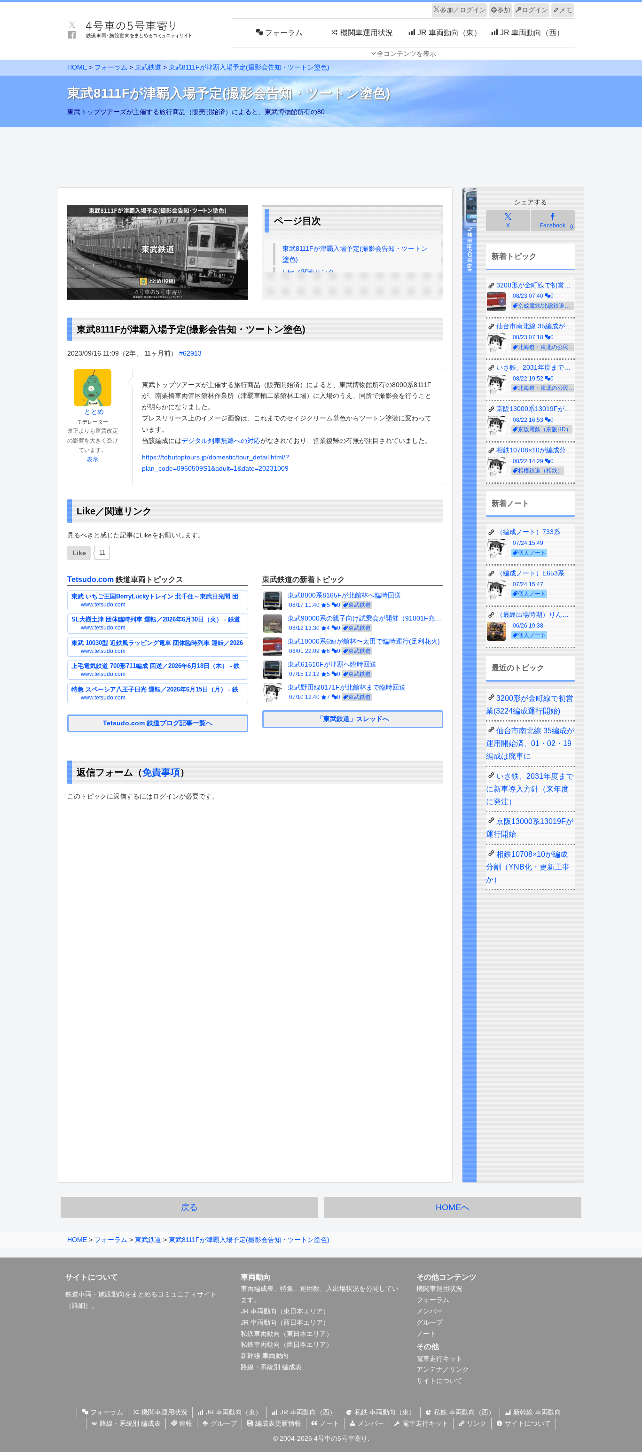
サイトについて (439, 1380)
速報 (184, 1423)
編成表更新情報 (277, 1423)
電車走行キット (439, 1358)
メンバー (429, 1311)
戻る (189, 1207)
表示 (92, 459)
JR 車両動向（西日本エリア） (285, 1322)
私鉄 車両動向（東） (383, 1412)
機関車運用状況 (439, 1288)
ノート (426, 1333)
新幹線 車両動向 (265, 1355)
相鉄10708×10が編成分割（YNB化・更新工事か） (528, 867)
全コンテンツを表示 (406, 53)
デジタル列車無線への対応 (220, 440)
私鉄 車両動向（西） (463, 1412)
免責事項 (161, 772)
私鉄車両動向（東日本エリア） (287, 1333)
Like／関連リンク (308, 272)
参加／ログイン (463, 10)
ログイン (535, 10)
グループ (429, 1322)
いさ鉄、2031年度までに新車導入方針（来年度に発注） (529, 789)
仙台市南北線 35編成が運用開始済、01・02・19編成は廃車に (530, 743)
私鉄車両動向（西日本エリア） (287, 1344)
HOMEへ (453, 1207)
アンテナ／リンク (442, 1369)
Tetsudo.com (90, 579)
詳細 (78, 1305)
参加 (503, 10)
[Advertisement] (321, 155)
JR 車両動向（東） (233, 1412)
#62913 (190, 353)
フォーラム (432, 1300)
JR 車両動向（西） (307, 1412)
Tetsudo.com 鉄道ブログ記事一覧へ (157, 723)
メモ (565, 10)
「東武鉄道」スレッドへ (353, 718)
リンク (475, 1423)
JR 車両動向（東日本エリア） (285, 1311)
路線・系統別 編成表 (271, 1367)
